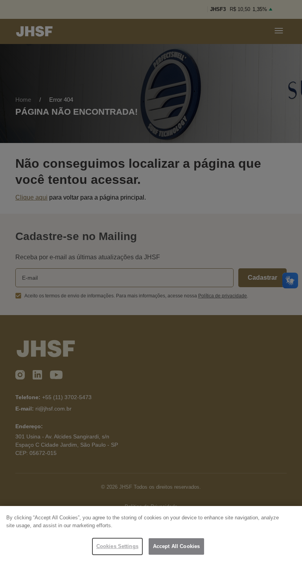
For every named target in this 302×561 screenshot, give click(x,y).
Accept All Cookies (176, 546)
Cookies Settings (117, 546)
